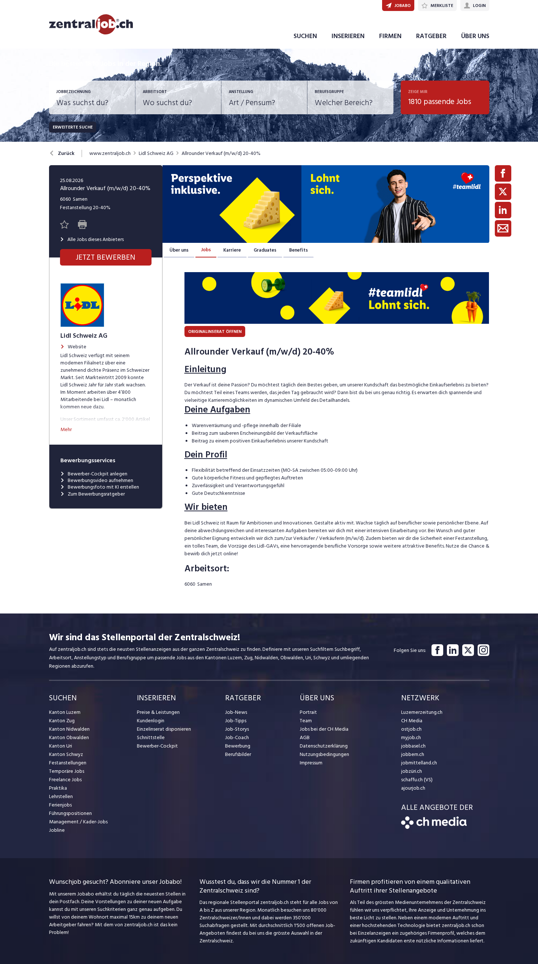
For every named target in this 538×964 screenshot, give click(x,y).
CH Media (411, 720)
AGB (305, 737)
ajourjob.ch (413, 788)
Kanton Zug (62, 720)
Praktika (58, 788)
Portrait (308, 712)
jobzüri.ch (411, 771)
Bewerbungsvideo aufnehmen (100, 480)
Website (77, 347)
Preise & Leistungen (158, 712)
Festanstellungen (67, 763)
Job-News (236, 712)
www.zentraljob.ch (110, 153)
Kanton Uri (60, 746)
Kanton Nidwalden (69, 729)
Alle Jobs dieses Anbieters (95, 239)
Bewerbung (237, 746)
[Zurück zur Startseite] (434, 827)
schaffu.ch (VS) (417, 779)
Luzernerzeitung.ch (421, 712)
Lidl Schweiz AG (156, 153)
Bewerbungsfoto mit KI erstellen (103, 487)
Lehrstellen (61, 796)
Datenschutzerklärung (324, 746)
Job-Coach (237, 737)
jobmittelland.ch (419, 763)
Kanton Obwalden (69, 737)
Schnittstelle (151, 737)
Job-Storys (237, 729)
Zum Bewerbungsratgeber (96, 494)
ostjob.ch (411, 729)
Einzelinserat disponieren (164, 729)
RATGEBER (431, 36)
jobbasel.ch (413, 746)
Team (306, 720)
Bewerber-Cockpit (157, 746)
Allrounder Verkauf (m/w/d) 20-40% (221, 153)
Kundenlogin (150, 720)
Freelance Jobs (65, 779)
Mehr (66, 429)
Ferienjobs (60, 805)
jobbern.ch (412, 754)
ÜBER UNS (475, 36)
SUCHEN (305, 36)
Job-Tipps (235, 720)
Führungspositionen (70, 813)
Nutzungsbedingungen (324, 754)
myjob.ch (411, 737)
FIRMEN (390, 36)
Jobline (57, 830)
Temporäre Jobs (66, 771)
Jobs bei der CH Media (324, 729)
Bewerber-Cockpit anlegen (97, 474)
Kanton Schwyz (66, 754)
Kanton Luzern (65, 712)
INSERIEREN (348, 36)
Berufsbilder (238, 754)
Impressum (311, 763)
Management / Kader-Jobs (78, 821)
